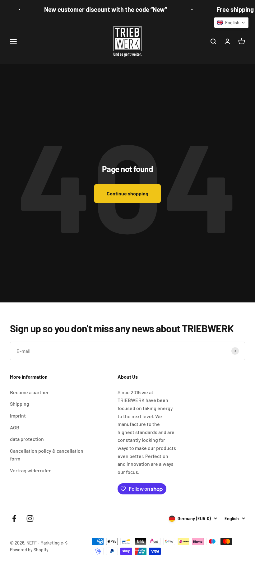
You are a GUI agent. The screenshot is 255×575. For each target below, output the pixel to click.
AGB (14, 427)
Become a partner (29, 392)
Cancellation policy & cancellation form (46, 455)
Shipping (19, 404)
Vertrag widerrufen (31, 470)
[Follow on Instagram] (30, 518)
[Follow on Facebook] (14, 518)
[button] (231, 22)
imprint (18, 415)
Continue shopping (127, 193)
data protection (27, 439)
